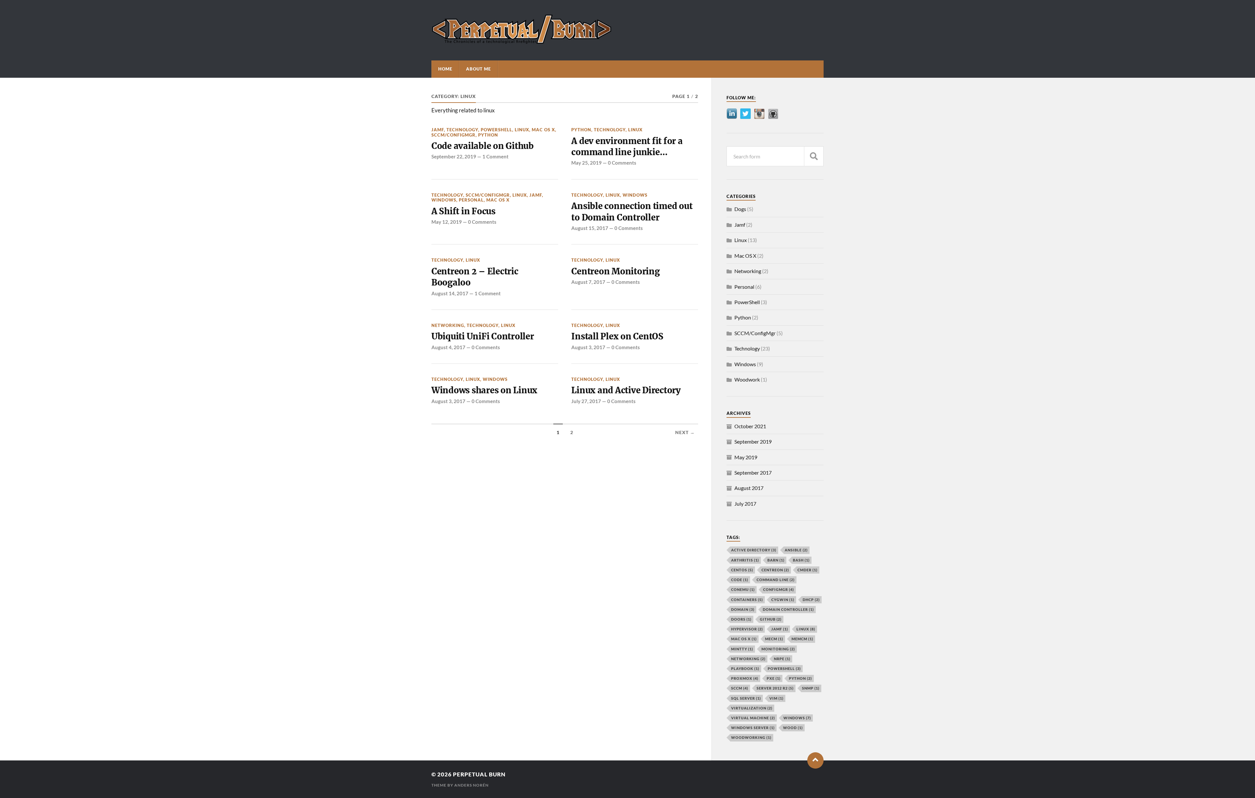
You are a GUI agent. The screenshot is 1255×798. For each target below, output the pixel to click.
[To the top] (815, 760)
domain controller (788, 609)
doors (741, 619)
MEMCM (802, 639)
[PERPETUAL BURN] (521, 42)
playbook (745, 668)
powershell (784, 668)
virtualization (751, 708)
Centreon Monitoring (615, 271)
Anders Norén (471, 785)
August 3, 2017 (588, 347)
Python (488, 135)
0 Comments (622, 163)
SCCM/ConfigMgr (453, 135)
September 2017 (753, 472)
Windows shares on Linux (484, 390)
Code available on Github (482, 146)
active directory (753, 550)
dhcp (811, 599)
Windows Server (753, 727)
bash (801, 560)
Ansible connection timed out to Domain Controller (631, 211)
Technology (462, 129)
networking (748, 659)
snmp (810, 688)
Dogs (740, 209)
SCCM (739, 688)
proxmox (744, 678)
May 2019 (745, 457)
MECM (774, 639)
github (770, 619)
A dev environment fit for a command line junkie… (626, 146)
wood (793, 727)
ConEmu (743, 589)
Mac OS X (543, 129)
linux (805, 629)
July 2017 (745, 503)
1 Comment (495, 156)
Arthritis (745, 560)
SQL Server (746, 698)
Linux (522, 129)
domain (742, 609)
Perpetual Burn (479, 774)
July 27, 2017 (586, 401)
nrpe (782, 659)
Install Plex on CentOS (617, 336)
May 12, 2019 (446, 222)
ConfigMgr (778, 589)
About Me (478, 69)
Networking (447, 325)
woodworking (751, 737)
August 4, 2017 (448, 347)
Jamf (437, 129)
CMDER (807, 570)
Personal (471, 200)
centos (742, 570)
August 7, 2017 (588, 282)
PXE (773, 678)
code (739, 580)
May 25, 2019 (586, 163)
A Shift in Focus (463, 211)
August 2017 (748, 488)
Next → (685, 432)
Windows (443, 200)
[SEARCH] (814, 156)
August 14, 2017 (449, 293)
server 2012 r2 (775, 688)
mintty (742, 649)
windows (797, 718)
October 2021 (750, 426)
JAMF (779, 629)
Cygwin (782, 599)
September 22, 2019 (453, 156)
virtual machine (753, 718)
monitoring (778, 649)
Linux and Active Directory (625, 390)
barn (775, 560)
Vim (776, 698)
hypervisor (747, 629)
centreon (775, 570)
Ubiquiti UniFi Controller (482, 336)
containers (747, 599)
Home (445, 69)
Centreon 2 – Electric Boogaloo (474, 277)
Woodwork (747, 379)
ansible (796, 550)
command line (776, 580)
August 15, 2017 (589, 228)
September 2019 (753, 441)
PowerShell (496, 129)
